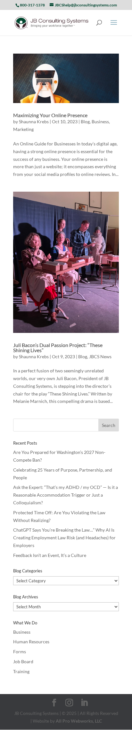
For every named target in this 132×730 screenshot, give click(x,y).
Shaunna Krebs (34, 121)
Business (100, 121)
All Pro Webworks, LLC (79, 721)
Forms (19, 651)
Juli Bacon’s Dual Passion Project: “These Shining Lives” (58, 347)
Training (21, 671)
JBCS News (100, 356)
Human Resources (31, 641)
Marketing (23, 129)
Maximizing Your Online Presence (50, 115)
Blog (85, 121)
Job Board (23, 661)
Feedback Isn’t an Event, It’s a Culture (49, 555)
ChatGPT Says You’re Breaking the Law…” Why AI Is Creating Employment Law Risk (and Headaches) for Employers (64, 537)
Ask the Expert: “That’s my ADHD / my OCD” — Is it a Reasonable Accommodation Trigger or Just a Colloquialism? (65, 494)
